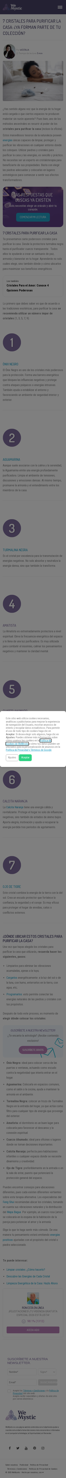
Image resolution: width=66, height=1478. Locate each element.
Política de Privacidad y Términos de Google (29, 750)
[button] (12, 757)
